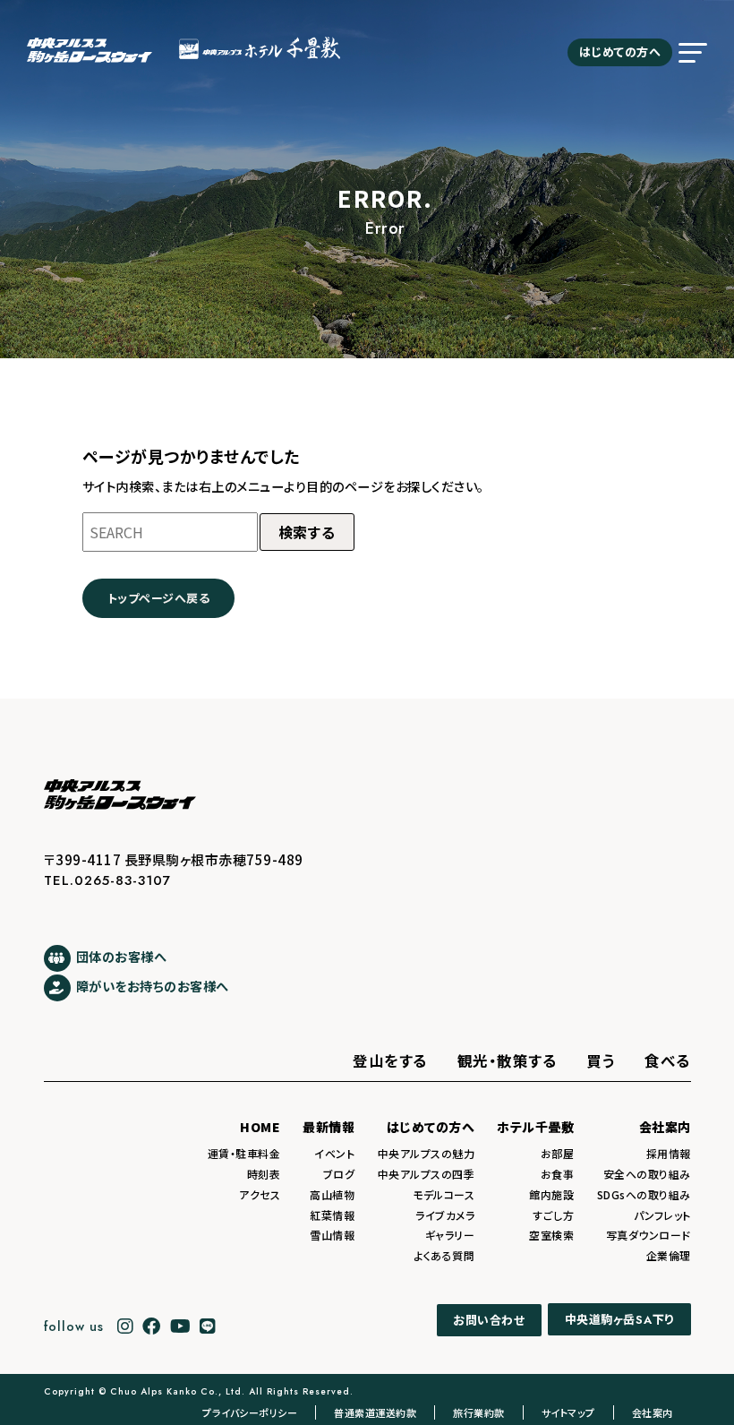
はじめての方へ (620, 51)
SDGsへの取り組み (644, 1194)
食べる (667, 1060)
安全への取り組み (647, 1173)
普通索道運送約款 (375, 1412)
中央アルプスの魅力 (426, 1153)
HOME (260, 1127)
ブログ (339, 1173)
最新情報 (328, 1127)
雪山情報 (332, 1234)
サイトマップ (568, 1412)
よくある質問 (444, 1255)
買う (600, 1060)
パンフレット (662, 1215)
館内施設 (551, 1194)
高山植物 (332, 1194)
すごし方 (553, 1215)
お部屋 (558, 1153)
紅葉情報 (332, 1215)
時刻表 (264, 1173)
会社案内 (665, 1127)
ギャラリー (450, 1234)
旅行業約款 (479, 1412)
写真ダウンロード (648, 1234)
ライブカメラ (444, 1215)
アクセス (259, 1194)
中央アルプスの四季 (426, 1173)
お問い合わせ (489, 1319)
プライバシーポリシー (249, 1412)
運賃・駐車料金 (244, 1153)
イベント (334, 1153)
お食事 (558, 1173)
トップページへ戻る (158, 597)
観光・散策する (507, 1060)
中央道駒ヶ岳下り (619, 1320)
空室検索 (551, 1234)
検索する (307, 532)
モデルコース (443, 1194)
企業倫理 (668, 1255)
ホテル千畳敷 (535, 1127)
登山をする (390, 1060)
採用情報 (668, 1153)
